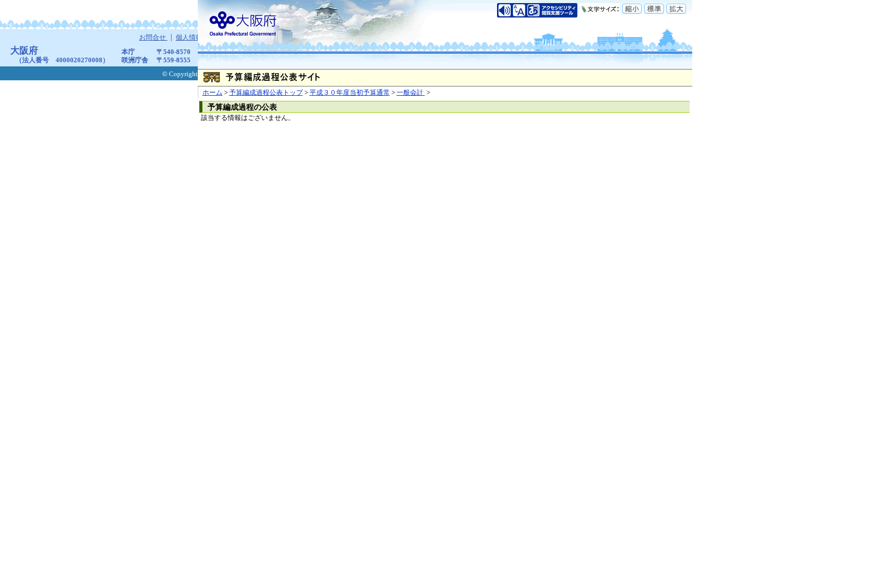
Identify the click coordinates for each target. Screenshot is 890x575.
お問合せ (153, 37)
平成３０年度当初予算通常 (350, 92)
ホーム (212, 92)
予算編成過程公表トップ (266, 92)
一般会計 (411, 92)
